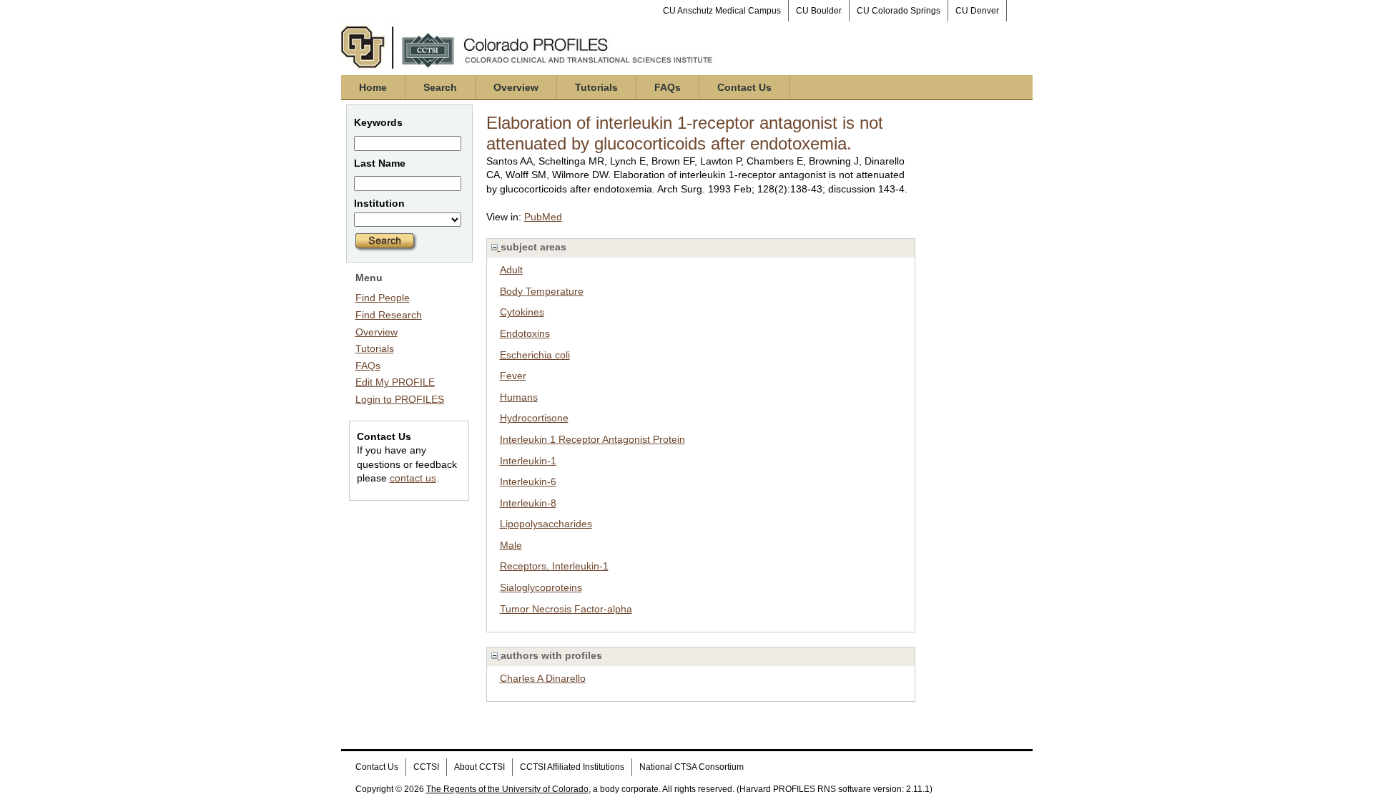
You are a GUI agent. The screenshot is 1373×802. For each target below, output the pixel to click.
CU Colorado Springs (898, 11)
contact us (413, 478)
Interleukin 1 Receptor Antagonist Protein (592, 439)
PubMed (543, 216)
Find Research (388, 315)
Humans (519, 397)
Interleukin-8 (528, 503)
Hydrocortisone (534, 418)
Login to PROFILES (399, 399)
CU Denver (977, 11)
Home (373, 87)
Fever (513, 375)
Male (511, 545)
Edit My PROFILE (395, 382)
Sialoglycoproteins (541, 587)
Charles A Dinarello (543, 678)
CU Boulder (819, 11)
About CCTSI (479, 767)
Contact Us (744, 87)
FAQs (667, 87)
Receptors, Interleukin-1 (554, 566)
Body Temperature (542, 291)
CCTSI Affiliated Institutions (572, 767)
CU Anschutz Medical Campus (722, 11)
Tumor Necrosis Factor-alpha (566, 609)
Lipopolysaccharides (546, 523)
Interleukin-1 (528, 460)
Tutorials (596, 87)
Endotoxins (525, 333)
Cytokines (522, 312)
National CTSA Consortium (691, 767)
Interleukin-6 (528, 481)
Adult (511, 269)
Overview (515, 87)
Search (440, 87)
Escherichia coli (535, 355)
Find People (382, 297)
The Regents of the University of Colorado (507, 789)
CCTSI (426, 767)
